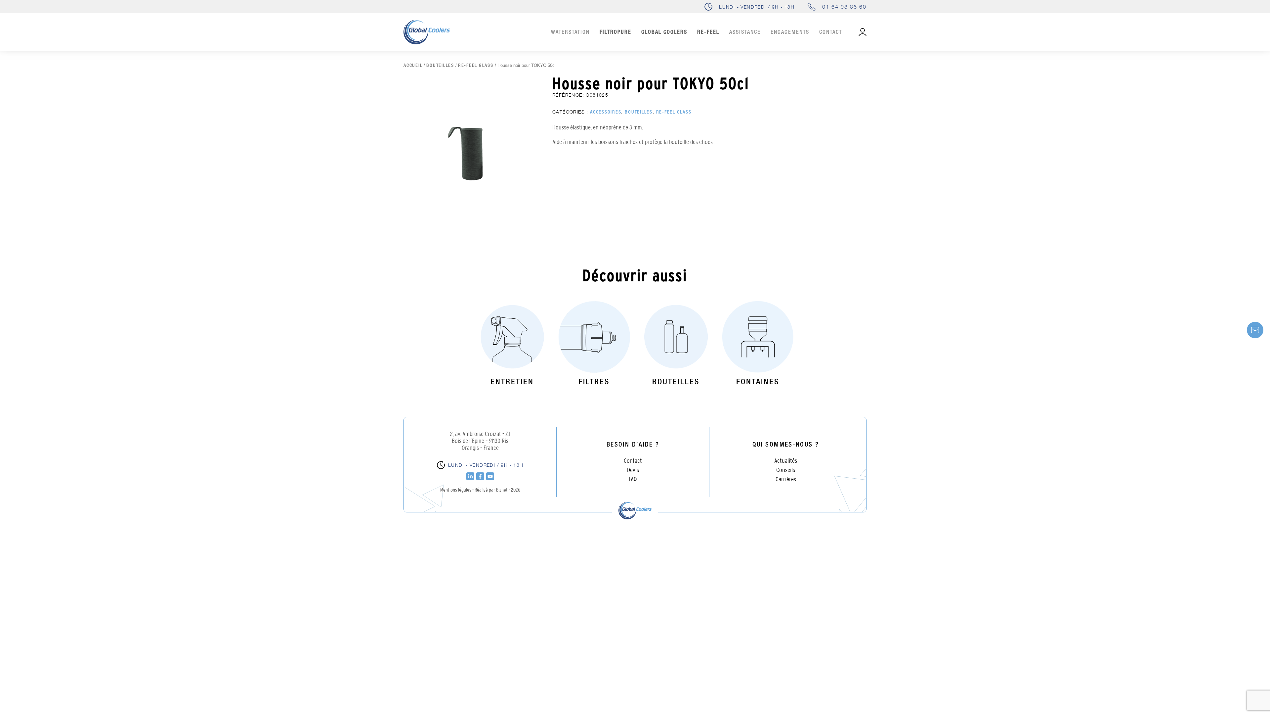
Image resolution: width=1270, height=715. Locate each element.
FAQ (633, 479)
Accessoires (605, 112)
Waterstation (570, 32)
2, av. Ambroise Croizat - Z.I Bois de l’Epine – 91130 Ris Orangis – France (480, 440)
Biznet (502, 490)
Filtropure (615, 32)
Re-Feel (708, 32)
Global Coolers (664, 32)
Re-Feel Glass (475, 66)
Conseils (785, 469)
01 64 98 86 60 (844, 6)
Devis (633, 469)
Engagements (790, 32)
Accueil (412, 66)
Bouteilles (440, 66)
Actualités (785, 460)
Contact (830, 32)
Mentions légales (455, 490)
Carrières (786, 479)
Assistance (745, 32)
